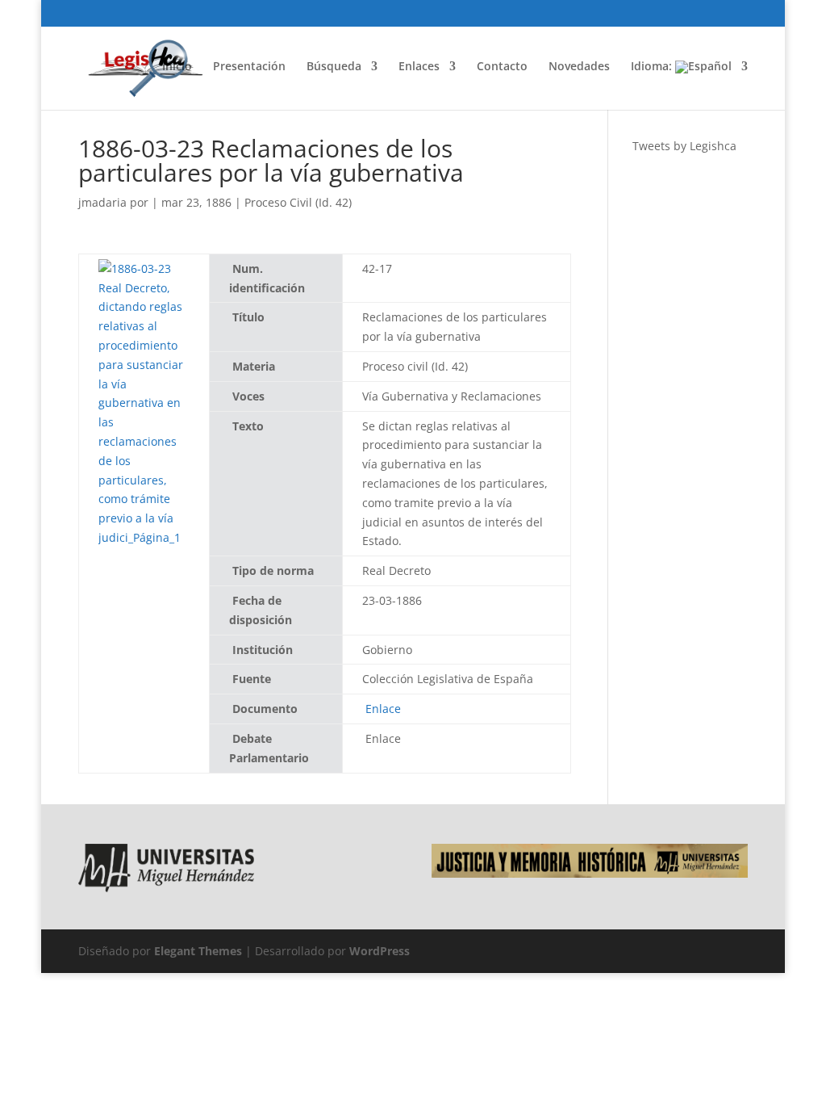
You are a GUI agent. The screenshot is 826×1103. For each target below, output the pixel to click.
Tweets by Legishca (684, 145)
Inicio (177, 67)
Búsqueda (334, 67)
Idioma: (653, 67)
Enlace (383, 708)
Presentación (249, 67)
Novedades (579, 67)
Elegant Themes (198, 950)
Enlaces (419, 67)
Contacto (502, 67)
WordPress (379, 950)
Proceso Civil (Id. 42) (298, 202)
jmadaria (102, 202)
